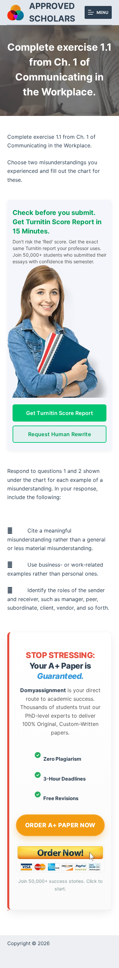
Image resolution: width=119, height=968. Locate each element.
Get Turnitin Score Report (59, 413)
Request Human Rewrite (59, 434)
